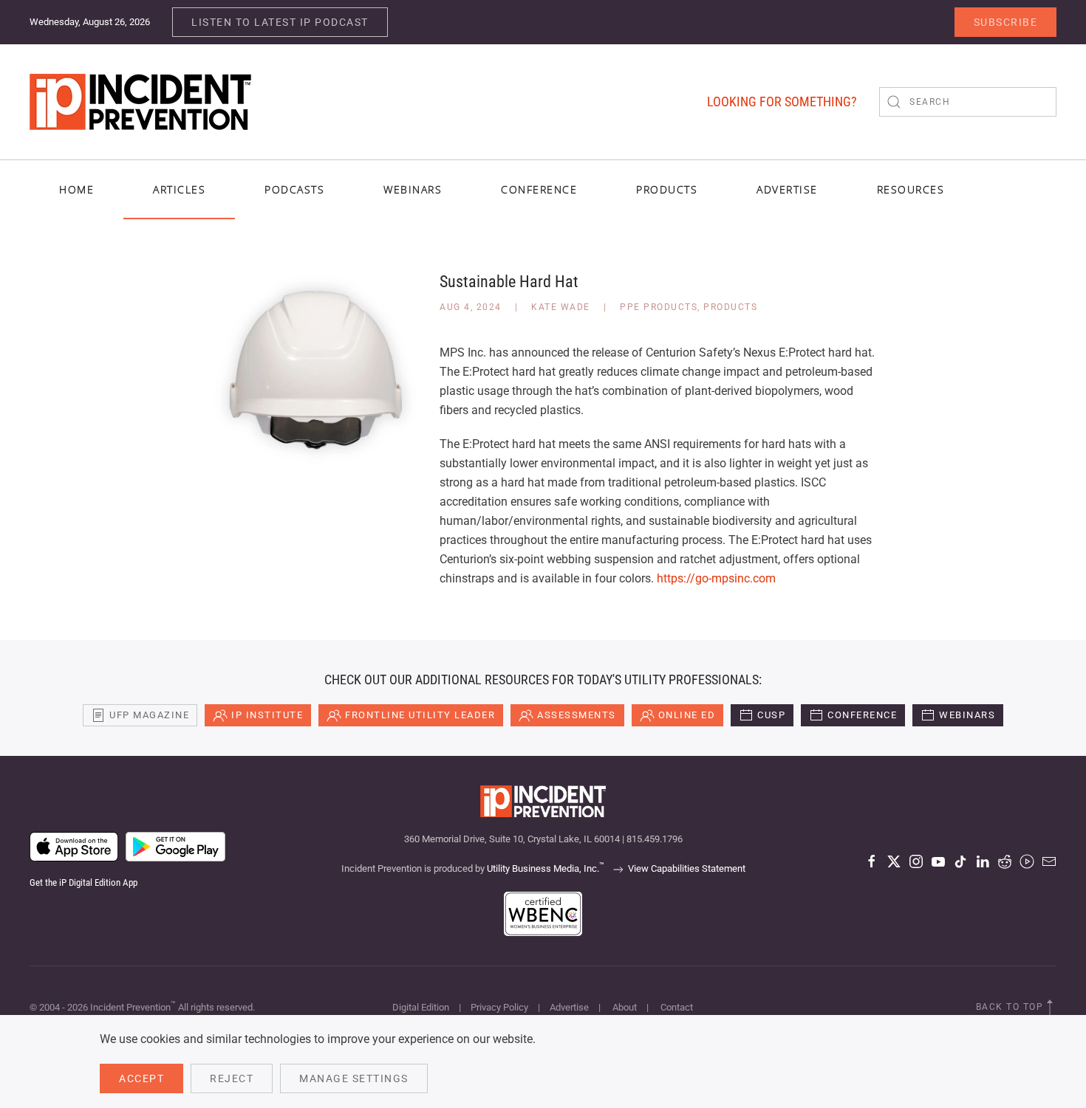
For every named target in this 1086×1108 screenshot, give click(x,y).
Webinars (412, 189)
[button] (1049, 1007)
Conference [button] (539, 189)
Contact (676, 1007)
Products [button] (666, 189)
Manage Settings (354, 1078)
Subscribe (1006, 22)
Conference (862, 714)
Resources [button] (911, 189)
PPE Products (658, 307)
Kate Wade (560, 307)
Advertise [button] (787, 189)
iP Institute (267, 714)
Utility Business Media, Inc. (545, 868)
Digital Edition (420, 1007)
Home (76, 189)
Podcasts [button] (294, 189)
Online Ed (687, 714)
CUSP (771, 714)
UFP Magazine (149, 714)
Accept (141, 1078)
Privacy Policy (499, 1007)
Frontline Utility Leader (420, 714)
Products (730, 307)
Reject (231, 1078)
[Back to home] (140, 102)
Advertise (569, 1007)
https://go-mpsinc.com (716, 578)
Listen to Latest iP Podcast (280, 22)
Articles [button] (179, 189)
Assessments (576, 714)
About (624, 1007)
